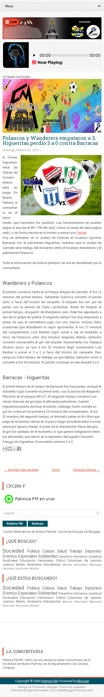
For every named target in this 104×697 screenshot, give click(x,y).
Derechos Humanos (72, 556)
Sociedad (13, 551)
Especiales (27, 556)
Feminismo (46, 560)
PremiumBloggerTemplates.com (33, 690)
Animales (80, 564)
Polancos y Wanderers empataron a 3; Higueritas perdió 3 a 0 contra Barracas (50, 140)
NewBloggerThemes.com (75, 690)
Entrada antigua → (86, 470)
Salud (62, 551)
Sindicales (10, 560)
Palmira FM (15, 523)
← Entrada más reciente (21, 470)
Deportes (93, 551)
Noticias (38, 523)
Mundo (67, 564)
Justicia (8, 564)
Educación (27, 560)
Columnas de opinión (84, 560)
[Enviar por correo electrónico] (4, 448)
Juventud (94, 556)
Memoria (95, 564)
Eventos (10, 556)
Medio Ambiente (28, 564)
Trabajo (75, 551)
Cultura (48, 551)
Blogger (94, 531)
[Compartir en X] (14, 448)
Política (33, 551)
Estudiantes (52, 564)
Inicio (56, 470)
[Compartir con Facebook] (19, 448)
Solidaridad (47, 556)
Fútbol (60, 560)
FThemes (38, 687)
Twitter (81, 233)
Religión (34, 568)
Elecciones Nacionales (16, 568)
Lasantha (79, 687)
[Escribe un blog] (9, 448)
